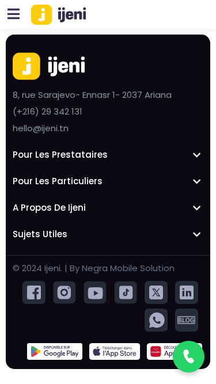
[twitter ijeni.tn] (156, 292)
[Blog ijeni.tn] (186, 319)
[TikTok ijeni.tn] (125, 292)
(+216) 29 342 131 (47, 111)
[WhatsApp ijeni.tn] (156, 319)
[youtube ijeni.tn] (95, 292)
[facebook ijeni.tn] (34, 292)
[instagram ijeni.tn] (64, 292)
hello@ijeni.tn (41, 128)
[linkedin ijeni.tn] (186, 292)
